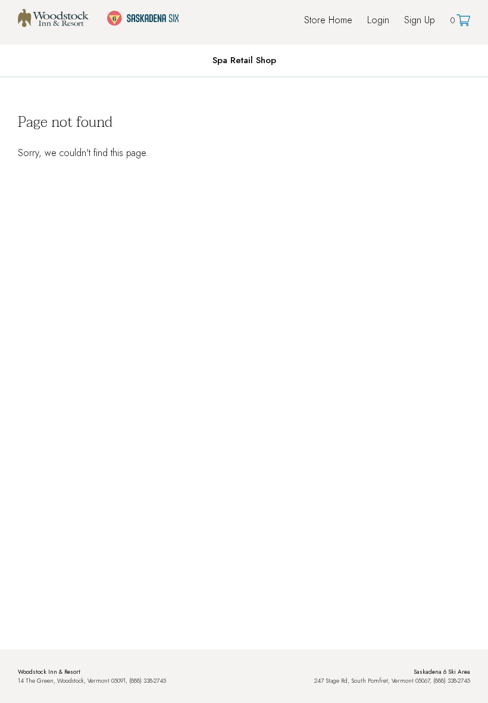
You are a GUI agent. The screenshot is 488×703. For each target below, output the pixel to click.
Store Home (328, 20)
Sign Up (419, 20)
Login (378, 20)
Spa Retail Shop (244, 60)
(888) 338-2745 (147, 680)
